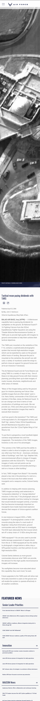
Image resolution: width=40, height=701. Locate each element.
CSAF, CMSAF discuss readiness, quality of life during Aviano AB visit (19, 636)
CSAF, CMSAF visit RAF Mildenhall (11, 630)
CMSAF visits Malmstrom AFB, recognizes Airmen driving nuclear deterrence (19, 616)
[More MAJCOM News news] (36, 682)
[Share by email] (8, 303)
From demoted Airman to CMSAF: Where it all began (16, 610)
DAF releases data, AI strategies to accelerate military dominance (19, 669)
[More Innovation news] (36, 645)
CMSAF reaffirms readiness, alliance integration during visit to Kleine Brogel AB (19, 624)
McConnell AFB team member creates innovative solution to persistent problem (18, 652)
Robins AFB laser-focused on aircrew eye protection (16, 674)
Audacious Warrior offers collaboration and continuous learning (19, 688)
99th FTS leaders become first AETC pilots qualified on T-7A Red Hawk (19, 694)
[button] (3, 4)
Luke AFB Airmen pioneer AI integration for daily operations (18, 658)
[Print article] (4, 303)
